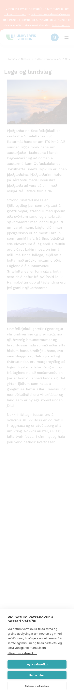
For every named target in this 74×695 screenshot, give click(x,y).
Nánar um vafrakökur (22, 653)
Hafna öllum (37, 675)
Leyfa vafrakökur (37, 664)
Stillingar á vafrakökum (37, 686)
